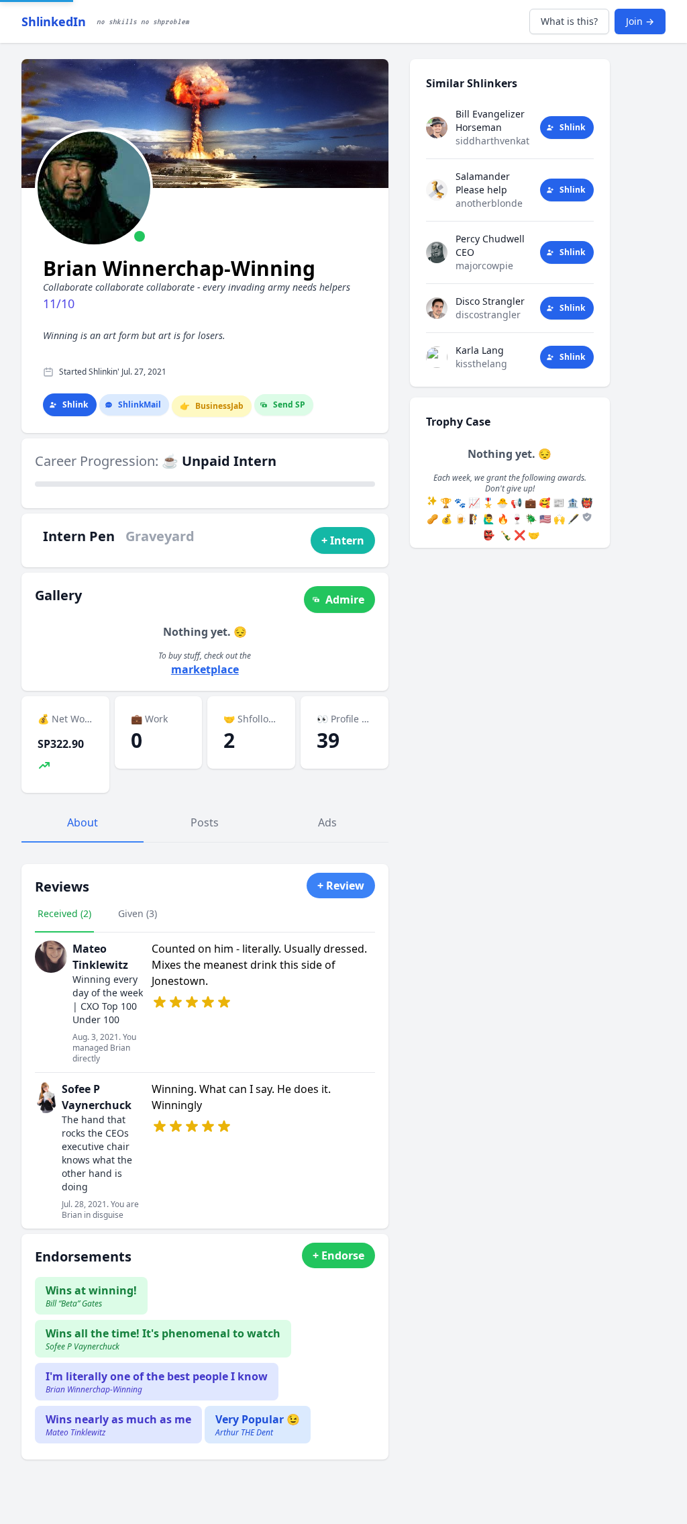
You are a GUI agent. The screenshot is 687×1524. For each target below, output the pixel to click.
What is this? (569, 21)
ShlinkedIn (53, 21)
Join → (640, 21)
